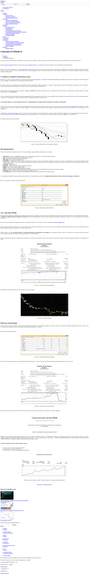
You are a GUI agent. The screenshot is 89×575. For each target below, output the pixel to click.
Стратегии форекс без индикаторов (14, 43)
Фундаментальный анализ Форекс (13, 30)
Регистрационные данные (9, 545)
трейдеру (34, 70)
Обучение (5, 19)
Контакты (5, 539)
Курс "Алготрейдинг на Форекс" (13, 22)
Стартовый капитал (7, 552)
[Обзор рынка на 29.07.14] (7, 519)
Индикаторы (6, 37)
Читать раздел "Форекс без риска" (44, 484)
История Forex (9, 28)
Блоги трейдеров (9, 15)
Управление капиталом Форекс (13, 33)
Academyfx (7, 437)
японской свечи (76, 106)
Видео (4, 36)
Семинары (5, 24)
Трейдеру (5, 14)
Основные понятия (10, 27)
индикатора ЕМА (36, 79)
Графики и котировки (10, 16)
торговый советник (8, 64)
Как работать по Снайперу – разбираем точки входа (12, 510)
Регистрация (6, 8)
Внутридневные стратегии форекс (13, 44)
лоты (55, 114)
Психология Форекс (10, 35)
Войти (2, 2)
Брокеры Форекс (9, 48)
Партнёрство (6, 543)
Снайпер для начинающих (11, 20)
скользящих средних (31, 64)
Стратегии (5, 40)
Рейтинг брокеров (10, 46)
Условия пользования (8, 553)
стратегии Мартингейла (59, 222)
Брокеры (5, 47)
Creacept (11, 564)
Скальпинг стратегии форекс (12, 41)
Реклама (5, 550)
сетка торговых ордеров (12, 113)
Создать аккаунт (44, 426)
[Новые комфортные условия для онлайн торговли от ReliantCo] (7, 499)
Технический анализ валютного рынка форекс (16, 32)
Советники (5, 39)
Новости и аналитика (8, 533)
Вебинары (5, 546)
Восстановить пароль (8, 7)
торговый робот (23, 69)
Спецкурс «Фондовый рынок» (12, 21)
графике (7, 80)
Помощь (5, 536)
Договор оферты (6, 555)
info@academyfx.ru (5, 573)
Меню (2, 10)
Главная (5, 13)
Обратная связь (4, 566)
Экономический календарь (12, 17)
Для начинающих (7, 531)
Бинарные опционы (10, 34)
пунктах (72, 113)
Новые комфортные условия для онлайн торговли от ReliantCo (14, 500)
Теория (4, 26)
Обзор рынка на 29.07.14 (6, 520)
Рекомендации (9, 29)
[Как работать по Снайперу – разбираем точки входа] (7, 509)
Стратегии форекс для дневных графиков (15, 42)
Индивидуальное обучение (12, 23)
